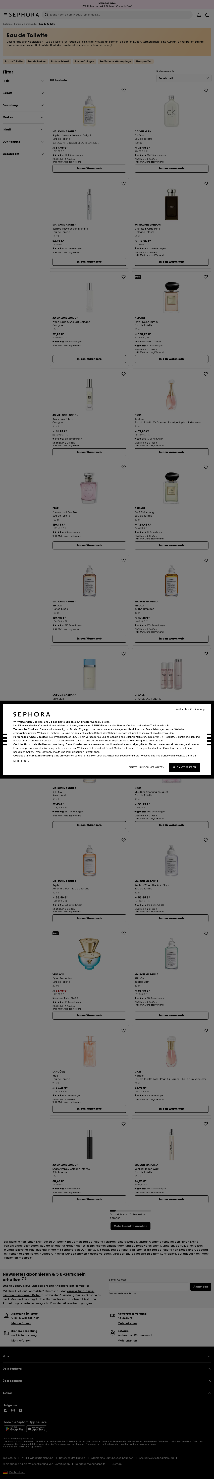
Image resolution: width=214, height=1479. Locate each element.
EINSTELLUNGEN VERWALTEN (146, 767)
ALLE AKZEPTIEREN (184, 767)
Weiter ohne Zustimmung (190, 709)
